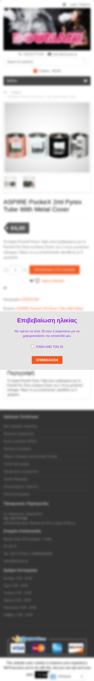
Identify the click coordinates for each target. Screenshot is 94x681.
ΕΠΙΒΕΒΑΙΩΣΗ (47, 360)
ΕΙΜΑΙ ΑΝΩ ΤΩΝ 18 (49, 347)
